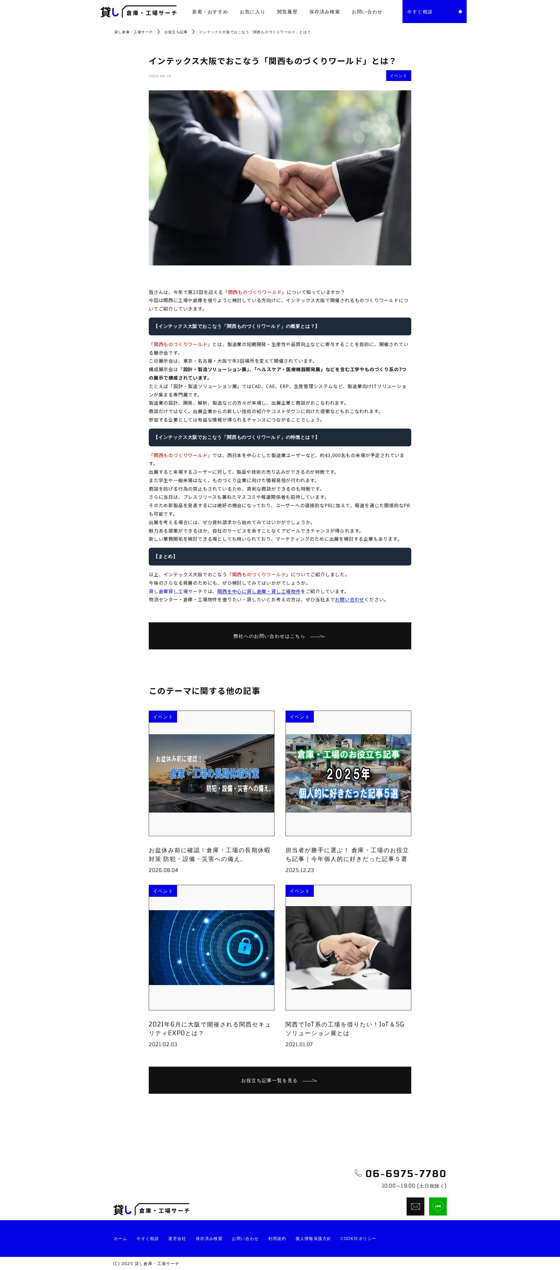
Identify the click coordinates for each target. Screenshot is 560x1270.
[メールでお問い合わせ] (415, 1206)
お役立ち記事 (176, 32)
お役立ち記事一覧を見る (269, 1080)
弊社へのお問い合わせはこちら (269, 636)
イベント (399, 75)
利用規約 (277, 1238)
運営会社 (177, 1238)
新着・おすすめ (210, 11)
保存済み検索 (324, 11)
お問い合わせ (367, 11)
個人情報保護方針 (313, 1238)
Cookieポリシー (358, 1238)
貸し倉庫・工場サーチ (133, 32)
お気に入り (252, 11)
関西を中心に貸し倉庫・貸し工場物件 (259, 591)
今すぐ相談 (147, 1238)
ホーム (120, 1238)
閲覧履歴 (287, 11)
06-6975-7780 (406, 1173)
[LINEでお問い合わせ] (438, 1206)
